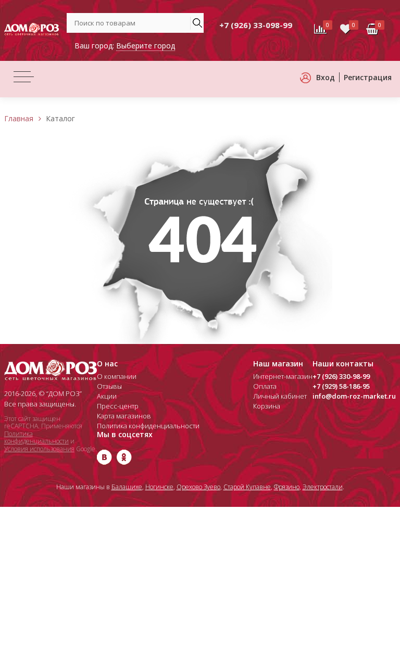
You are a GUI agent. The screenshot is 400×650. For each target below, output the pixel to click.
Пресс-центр (118, 406)
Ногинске (159, 486)
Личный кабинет (280, 396)
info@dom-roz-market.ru (354, 396)
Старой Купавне (247, 486)
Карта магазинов (124, 415)
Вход (325, 77)
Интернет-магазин (282, 376)
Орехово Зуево (198, 486)
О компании (116, 376)
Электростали (323, 486)
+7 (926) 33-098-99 (255, 25)
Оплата (265, 386)
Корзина (266, 406)
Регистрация (368, 77)
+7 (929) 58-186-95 (341, 386)
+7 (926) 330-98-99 (341, 376)
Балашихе (126, 486)
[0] (345, 29)
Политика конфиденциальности (36, 437)
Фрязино (286, 486)
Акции (107, 396)
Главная (18, 118)
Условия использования (39, 448)
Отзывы (109, 386)
